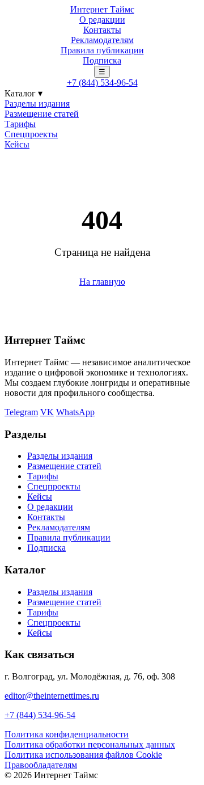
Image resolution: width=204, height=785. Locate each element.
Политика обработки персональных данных (90, 744)
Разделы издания (37, 103)
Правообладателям (41, 765)
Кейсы (17, 144)
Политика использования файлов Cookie (83, 754)
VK (47, 412)
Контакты (102, 30)
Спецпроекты (31, 134)
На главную (102, 281)
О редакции (102, 19)
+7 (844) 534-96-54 (102, 82)
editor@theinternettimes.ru (52, 695)
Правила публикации (102, 50)
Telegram (21, 412)
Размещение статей (42, 114)
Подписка (102, 60)
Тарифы (20, 124)
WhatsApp (75, 412)
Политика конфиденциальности (67, 734)
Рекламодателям (102, 40)
